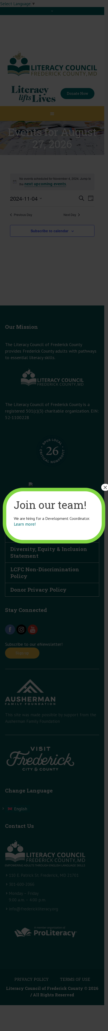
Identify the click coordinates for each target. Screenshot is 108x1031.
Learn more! (25, 524)
